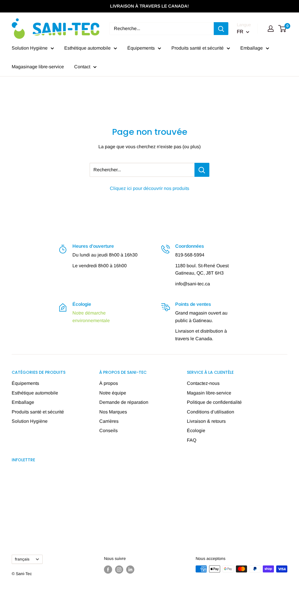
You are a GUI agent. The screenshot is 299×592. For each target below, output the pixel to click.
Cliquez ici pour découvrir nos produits (149, 188)
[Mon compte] (271, 28)
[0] (282, 28)
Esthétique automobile (87, 48)
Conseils (108, 430)
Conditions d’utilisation (210, 411)
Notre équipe (112, 392)
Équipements (141, 48)
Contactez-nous (203, 383)
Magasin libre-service (209, 392)
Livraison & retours (206, 421)
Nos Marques (113, 411)
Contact (82, 66)
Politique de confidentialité (214, 402)
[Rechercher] (221, 28)
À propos (108, 383)
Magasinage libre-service (38, 66)
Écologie (196, 430)
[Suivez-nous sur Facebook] (108, 569)
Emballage (251, 48)
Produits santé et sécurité (197, 48)
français (22, 559)
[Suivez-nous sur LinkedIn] (130, 569)
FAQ (191, 440)
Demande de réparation (123, 402)
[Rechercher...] (201, 170)
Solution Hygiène (30, 48)
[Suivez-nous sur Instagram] (119, 569)
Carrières (109, 421)
